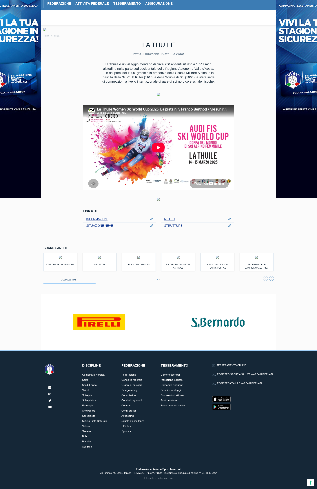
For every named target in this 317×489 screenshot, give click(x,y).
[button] (157, 279)
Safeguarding (129, 390)
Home (46, 36)
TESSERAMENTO (127, 3)
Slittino (86, 426)
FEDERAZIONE (59, 3)
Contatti (125, 405)
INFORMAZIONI (97, 219)
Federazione (128, 374)
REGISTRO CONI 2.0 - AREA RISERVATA (240, 383)
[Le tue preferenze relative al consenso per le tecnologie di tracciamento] (310, 482)
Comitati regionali (131, 400)
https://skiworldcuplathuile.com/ (158, 54)
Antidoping (127, 415)
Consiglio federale (131, 379)
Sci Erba (87, 446)
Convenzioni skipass (172, 395)
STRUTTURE (173, 225)
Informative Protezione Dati (158, 478)
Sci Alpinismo (89, 400)
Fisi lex (55, 36)
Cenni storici (128, 410)
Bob (84, 436)
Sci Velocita (88, 415)
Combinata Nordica (93, 374)
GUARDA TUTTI (69, 279)
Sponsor (126, 431)
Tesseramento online (173, 405)
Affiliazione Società (172, 379)
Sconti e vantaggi (171, 390)
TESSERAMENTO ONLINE (231, 365)
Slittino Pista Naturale (94, 420)
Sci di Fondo (89, 384)
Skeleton (87, 431)
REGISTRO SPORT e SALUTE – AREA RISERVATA (245, 374)
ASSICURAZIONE (159, 3)
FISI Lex (126, 426)
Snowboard (88, 410)
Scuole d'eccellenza (132, 420)
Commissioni (128, 395)
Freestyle (87, 405)
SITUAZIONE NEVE (99, 225)
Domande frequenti (172, 384)
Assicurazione (169, 400)
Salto (85, 379)
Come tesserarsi (170, 374)
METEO (169, 219)
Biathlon (87, 441)
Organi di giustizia (131, 384)
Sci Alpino (87, 395)
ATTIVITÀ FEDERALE (92, 3)
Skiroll (85, 390)
